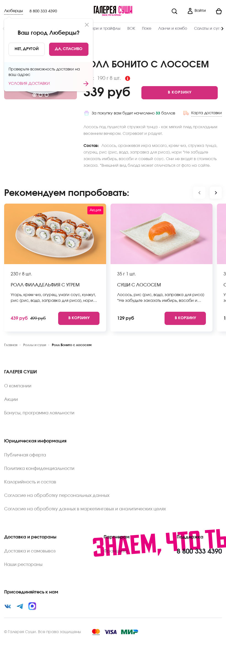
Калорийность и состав (30, 482)
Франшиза (116, 551)
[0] (216, 11)
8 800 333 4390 (43, 11)
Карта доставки (206, 113)
